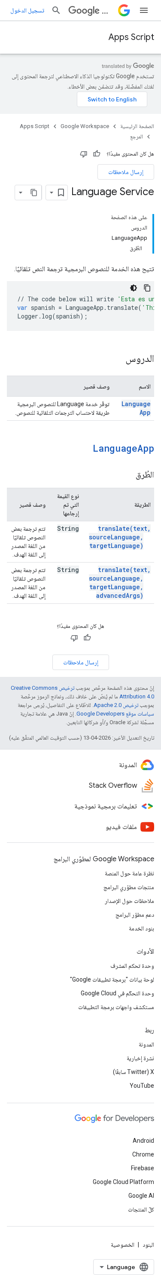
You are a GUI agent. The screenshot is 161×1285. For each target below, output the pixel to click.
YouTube (142, 1085)
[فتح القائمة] (143, 10)
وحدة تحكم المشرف (132, 965)
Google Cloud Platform (123, 1181)
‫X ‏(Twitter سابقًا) (133, 1071)
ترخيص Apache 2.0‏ (116, 705)
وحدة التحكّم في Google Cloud (117, 993)
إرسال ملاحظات (125, 172)
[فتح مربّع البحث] (56, 10)
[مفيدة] (96, 153)
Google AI (141, 1195)
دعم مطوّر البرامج (134, 914)
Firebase (142, 1168)
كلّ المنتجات (141, 1209)
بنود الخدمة (141, 928)
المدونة (146, 1044)
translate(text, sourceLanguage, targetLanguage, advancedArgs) (120, 583)
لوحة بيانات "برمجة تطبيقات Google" (112, 979)
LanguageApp (123, 448)
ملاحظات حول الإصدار (129, 900)
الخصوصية (122, 1244)
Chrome (143, 1154)
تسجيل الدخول (27, 10)
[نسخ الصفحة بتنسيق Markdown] (34, 192)
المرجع (136, 136)
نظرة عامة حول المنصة (129, 873)
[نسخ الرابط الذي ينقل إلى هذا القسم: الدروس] (116, 359)
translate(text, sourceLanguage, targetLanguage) (120, 537)
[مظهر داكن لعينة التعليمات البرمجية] (133, 288)
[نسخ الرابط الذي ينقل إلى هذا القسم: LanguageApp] (81, 449)
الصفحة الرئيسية (137, 126)
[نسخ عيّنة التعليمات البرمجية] (147, 288)
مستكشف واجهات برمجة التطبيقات (116, 1007)
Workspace (108, 10)
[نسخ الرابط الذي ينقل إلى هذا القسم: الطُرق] (127, 475)
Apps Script (131, 37)
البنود (148, 1244)
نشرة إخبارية (140, 1058)
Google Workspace (85, 126)
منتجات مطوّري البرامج (128, 887)
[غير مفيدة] (83, 153)
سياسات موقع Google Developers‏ (115, 713)
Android (143, 1140)
